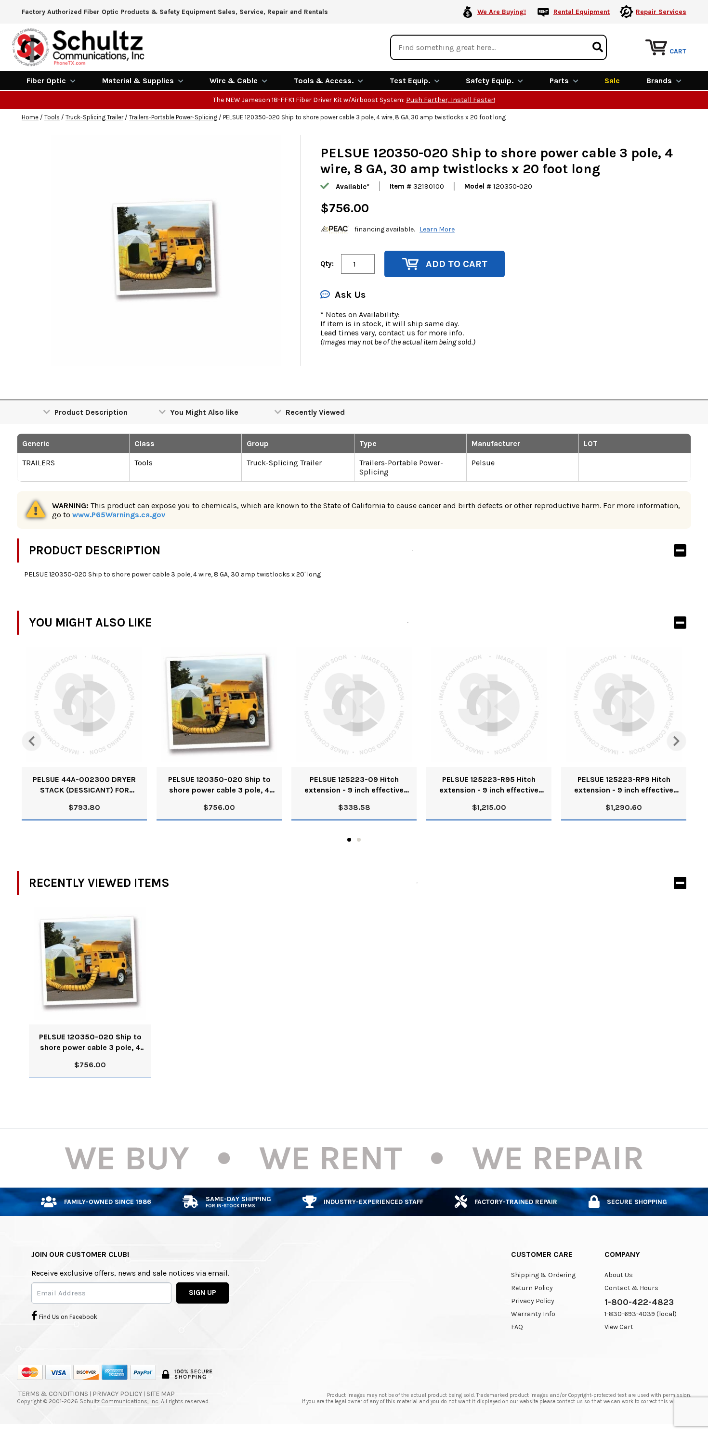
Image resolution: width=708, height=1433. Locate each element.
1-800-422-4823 (639, 1302)
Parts (559, 80)
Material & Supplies (138, 80)
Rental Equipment (581, 12)
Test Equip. (410, 80)
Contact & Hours (631, 1288)
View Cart (618, 1327)
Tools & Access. (324, 80)
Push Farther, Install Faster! (450, 100)
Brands (659, 80)
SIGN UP (202, 1292)
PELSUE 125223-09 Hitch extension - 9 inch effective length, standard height (354, 785)
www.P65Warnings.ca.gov (118, 514)
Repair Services (661, 12)
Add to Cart (456, 263)
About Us (618, 1275)
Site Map (160, 1394)
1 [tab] (349, 840)
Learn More (437, 229)
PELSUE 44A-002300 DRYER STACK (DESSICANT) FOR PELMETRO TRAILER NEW (84, 785)
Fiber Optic (46, 80)
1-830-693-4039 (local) (640, 1314)
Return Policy (532, 1288)
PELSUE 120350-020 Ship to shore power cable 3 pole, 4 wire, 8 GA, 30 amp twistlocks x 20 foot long (219, 785)
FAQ (517, 1327)
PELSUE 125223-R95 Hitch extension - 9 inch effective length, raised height (488, 785)
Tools (52, 117)
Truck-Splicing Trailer (94, 117)
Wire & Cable (234, 80)
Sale (612, 80)
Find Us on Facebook (67, 1316)
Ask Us (350, 294)
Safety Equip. (489, 80)
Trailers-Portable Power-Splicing (173, 117)
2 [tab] (359, 840)
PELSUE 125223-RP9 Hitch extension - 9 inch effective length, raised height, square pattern (624, 785)
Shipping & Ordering (543, 1275)
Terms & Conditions (53, 1394)
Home (30, 117)
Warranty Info (533, 1314)
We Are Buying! (501, 12)
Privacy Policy (532, 1301)
